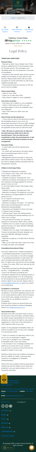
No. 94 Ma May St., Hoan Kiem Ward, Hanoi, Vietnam (17, 389)
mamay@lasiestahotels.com (12, 283)
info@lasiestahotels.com (17, 307)
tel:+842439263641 (12, 391)
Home (13, 18)
